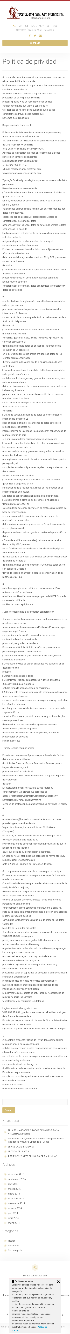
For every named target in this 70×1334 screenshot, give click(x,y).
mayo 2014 (14, 1223)
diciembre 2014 (16, 1198)
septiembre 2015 (17, 1179)
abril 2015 (13, 1184)
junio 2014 (13, 1218)
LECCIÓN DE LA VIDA (18, 1151)
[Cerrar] (58, 1281)
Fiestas (11, 1240)
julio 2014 (13, 1213)
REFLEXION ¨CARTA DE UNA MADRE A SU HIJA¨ (32, 1156)
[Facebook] (29, 35)
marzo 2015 (14, 1189)
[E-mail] (40, 35)
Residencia (13, 1245)
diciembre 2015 (16, 1174)
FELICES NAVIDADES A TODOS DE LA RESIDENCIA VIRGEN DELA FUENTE (33, 1132)
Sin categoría (15, 1250)
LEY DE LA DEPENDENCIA (21, 1146)
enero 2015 (14, 1193)
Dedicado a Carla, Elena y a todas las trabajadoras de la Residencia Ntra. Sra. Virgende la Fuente (36, 1140)
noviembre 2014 (16, 1203)
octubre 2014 (15, 1208)
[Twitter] (35, 35)
